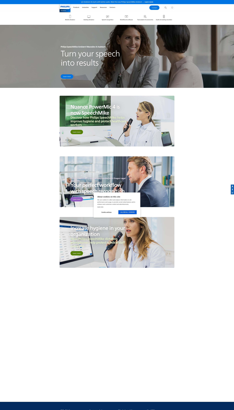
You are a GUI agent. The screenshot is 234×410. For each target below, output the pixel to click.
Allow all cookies (127, 212)
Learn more (67, 76)
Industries (85, 7)
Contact (154, 7)
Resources (103, 7)
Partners (112, 7)
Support (94, 7)
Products (76, 7)
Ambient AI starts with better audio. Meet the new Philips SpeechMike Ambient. (118, 1)
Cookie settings (106, 212)
